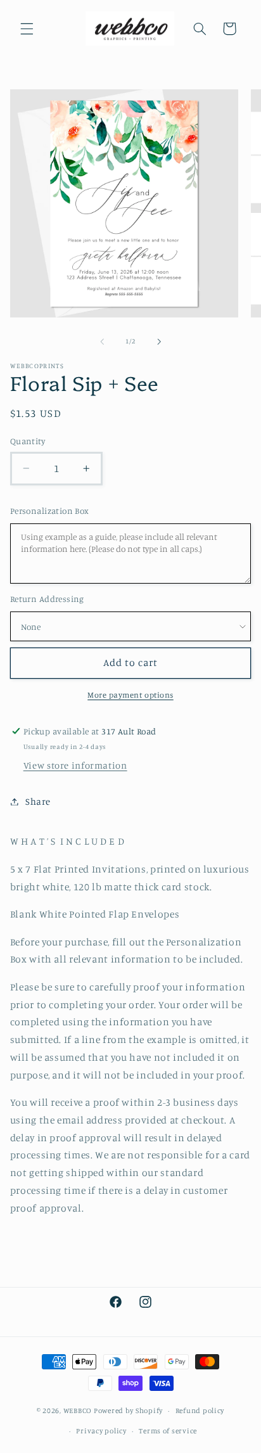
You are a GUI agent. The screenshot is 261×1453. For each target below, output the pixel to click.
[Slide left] (102, 341)
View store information (75, 765)
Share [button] (38, 801)
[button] (26, 28)
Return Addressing (47, 599)
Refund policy (200, 1410)
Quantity (27, 441)
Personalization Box (49, 511)
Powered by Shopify (128, 1410)
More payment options (130, 695)
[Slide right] (159, 341)
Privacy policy (101, 1430)
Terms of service (168, 1430)
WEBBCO (77, 1410)
